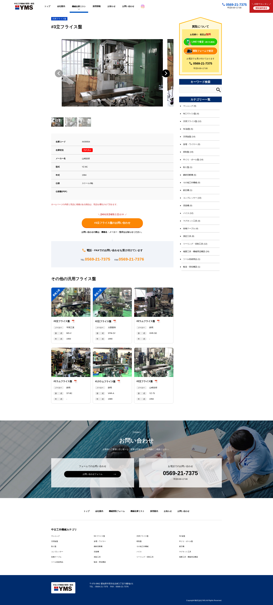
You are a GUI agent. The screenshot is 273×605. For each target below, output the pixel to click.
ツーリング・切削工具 (145, 557)
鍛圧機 (181, 546)
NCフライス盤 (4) (191, 113)
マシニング (55, 536)
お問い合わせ (183, 511)
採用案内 (154, 511)
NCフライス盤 (99, 536)
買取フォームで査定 (203, 51)
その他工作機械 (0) (191, 182)
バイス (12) (188, 213)
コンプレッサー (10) (192, 198)
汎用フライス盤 (59, 19)
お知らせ (168, 511)
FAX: (129, 259)
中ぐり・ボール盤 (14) (193, 159)
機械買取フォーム (117, 511)
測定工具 (97, 557)
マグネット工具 (185, 552)
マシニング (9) (189, 106)
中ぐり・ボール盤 (186, 541)
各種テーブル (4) (190, 228)
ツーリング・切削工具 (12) (195, 244)
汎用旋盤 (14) (189, 136)
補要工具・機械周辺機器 (188, 557)
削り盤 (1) (187, 167)
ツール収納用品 (57, 562)
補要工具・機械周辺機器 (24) (196, 251)
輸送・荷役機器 (100, 562)
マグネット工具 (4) (191, 221)
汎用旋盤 (54, 541)
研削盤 (139, 541)
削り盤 (53, 546)
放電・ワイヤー (100, 541)
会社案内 (99, 511)
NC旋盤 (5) (188, 129)
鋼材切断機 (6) (189, 175)
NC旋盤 (182, 536)
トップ (87, 511)
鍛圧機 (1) (187, 190)
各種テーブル (56, 557)
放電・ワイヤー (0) (191, 144)
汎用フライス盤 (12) (192, 121)
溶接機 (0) (187, 205)
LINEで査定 (204, 42)
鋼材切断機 (98, 546)
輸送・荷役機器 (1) (191, 267)
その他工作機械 (142, 546)
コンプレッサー (57, 552)
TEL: (95, 259)
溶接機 (96, 552)
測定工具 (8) (188, 236)
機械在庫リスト (137, 511)
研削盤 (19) (188, 152)
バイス (139, 552)
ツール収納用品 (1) (191, 259)
